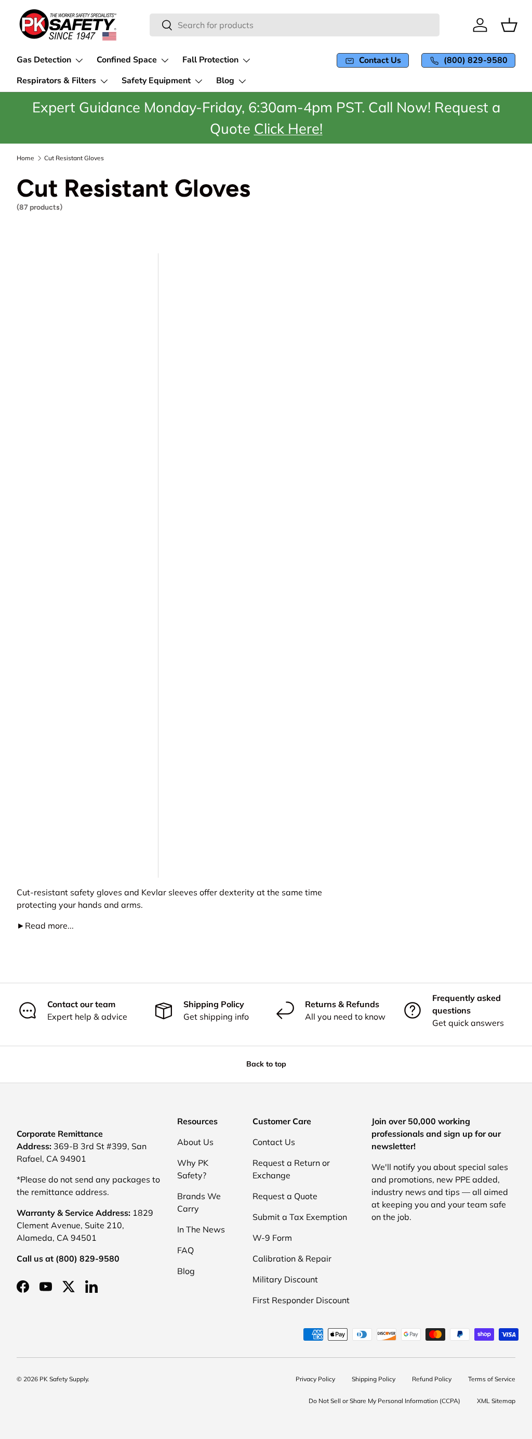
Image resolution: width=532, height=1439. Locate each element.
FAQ (185, 1250)
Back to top (266, 1064)
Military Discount (285, 1279)
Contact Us (273, 1142)
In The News (201, 1229)
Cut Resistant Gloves (74, 158)
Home (25, 158)
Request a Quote (284, 1196)
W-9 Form (272, 1237)
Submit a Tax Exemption (299, 1217)
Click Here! (288, 128)
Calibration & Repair (291, 1258)
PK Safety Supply (63, 1379)
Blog (186, 1271)
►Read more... (45, 925)
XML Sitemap (496, 1401)
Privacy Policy (315, 1379)
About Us (195, 1142)
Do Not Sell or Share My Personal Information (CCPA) (384, 1401)
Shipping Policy (373, 1379)
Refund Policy (431, 1379)
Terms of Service (491, 1379)
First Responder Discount (301, 1300)
